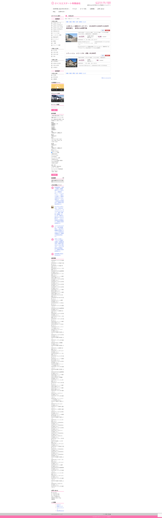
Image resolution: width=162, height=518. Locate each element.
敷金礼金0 (59, 166)
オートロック (56, 39)
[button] (57, 87)
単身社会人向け (88, 33)
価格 (67, 21)
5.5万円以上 (55, 61)
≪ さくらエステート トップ (56, 514)
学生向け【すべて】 (57, 23)
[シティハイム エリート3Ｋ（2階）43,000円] (71, 63)
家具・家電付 (55, 171)
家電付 (54, 41)
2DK (55, 140)
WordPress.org (60, 510)
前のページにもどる (106, 77)
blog (54, 11)
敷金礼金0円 (95, 33)
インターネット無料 (89, 32)
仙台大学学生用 (55, 161)
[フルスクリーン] (62, 90)
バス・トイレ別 (55, 167)
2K (52, 140)
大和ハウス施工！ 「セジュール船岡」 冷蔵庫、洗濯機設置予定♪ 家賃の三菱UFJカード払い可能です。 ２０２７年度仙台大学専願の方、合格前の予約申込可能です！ (60, 245)
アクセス (74, 8)
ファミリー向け (81, 33)
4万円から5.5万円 (57, 63)
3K (61, 140)
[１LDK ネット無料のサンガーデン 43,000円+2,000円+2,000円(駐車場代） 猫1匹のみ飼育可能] (71, 38)
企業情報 (92, 8)
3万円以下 (55, 67)
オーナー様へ (83, 8)
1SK (57, 139)
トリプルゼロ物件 (105, 32)
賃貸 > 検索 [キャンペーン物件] (57, 181)
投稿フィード (60, 506)
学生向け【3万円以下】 (58, 29)
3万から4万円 (56, 65)
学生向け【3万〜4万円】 (58, 27)
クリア (84, 21)
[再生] (53, 90)
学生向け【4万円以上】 (58, 24)
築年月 (80, 21)
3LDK (56, 141)
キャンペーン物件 (97, 32)
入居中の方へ (61, 11)
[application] (57, 87)
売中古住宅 (55, 77)
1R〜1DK (55, 50)
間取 (74, 21)
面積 (71, 21)
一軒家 (54, 43)
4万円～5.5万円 (81, 32)
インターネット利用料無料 (57, 169)
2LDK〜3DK (55, 54)
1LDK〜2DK (55, 52)
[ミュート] (61, 90)
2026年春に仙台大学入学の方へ (61, 8)
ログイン (59, 504)
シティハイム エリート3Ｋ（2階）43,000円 (81, 53)
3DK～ (54, 56)
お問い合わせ (100, 8)
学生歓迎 (54, 166)
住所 (77, 21)
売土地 (54, 75)
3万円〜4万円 (55, 163)
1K (54, 139)
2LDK (58, 140)
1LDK (60, 139)
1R (52, 139)
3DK (53, 141)
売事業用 (55, 79)
